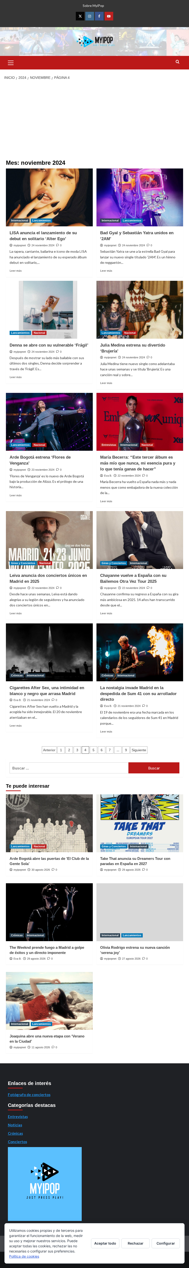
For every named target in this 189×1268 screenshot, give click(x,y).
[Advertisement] (94, 120)
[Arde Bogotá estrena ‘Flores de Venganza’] (49, 422)
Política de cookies (24, 1256)
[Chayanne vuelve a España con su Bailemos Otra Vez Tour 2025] (139, 540)
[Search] (177, 62)
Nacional (39, 332)
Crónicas (17, 675)
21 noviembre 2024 (38, 700)
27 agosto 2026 (131, 958)
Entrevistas (109, 444)
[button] (11, 62)
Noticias (15, 1125)
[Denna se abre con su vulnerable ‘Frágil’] (49, 310)
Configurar (166, 1243)
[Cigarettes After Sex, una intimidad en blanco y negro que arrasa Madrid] (49, 652)
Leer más (16, 270)
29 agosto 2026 (131, 869)
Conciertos (17, 1141)
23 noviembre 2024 (43, 469)
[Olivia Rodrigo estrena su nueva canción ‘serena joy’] (139, 912)
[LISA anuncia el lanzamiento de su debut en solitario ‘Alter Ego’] (49, 197)
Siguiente (139, 750)
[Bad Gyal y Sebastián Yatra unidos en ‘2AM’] (139, 197)
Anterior (49, 750)
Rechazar (135, 1243)
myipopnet (20, 245)
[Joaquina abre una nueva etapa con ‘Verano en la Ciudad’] (49, 1001)
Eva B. (108, 475)
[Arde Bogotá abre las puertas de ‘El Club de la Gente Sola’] (49, 823)
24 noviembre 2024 (43, 245)
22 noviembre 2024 (129, 475)
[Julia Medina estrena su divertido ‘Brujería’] (139, 310)
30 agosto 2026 (41, 869)
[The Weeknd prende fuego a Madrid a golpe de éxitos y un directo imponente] (49, 912)
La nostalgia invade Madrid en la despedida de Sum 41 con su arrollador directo (138, 693)
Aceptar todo (105, 1243)
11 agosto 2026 (41, 1047)
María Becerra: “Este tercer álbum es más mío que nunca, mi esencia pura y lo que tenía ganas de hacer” (137, 463)
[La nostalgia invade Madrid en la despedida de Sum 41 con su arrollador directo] (139, 652)
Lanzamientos (41, 220)
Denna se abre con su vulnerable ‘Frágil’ (49, 345)
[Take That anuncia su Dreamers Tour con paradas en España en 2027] (139, 823)
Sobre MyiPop (93, 5)
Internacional (19, 220)
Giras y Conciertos (23, 563)
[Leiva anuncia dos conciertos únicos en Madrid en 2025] (49, 540)
